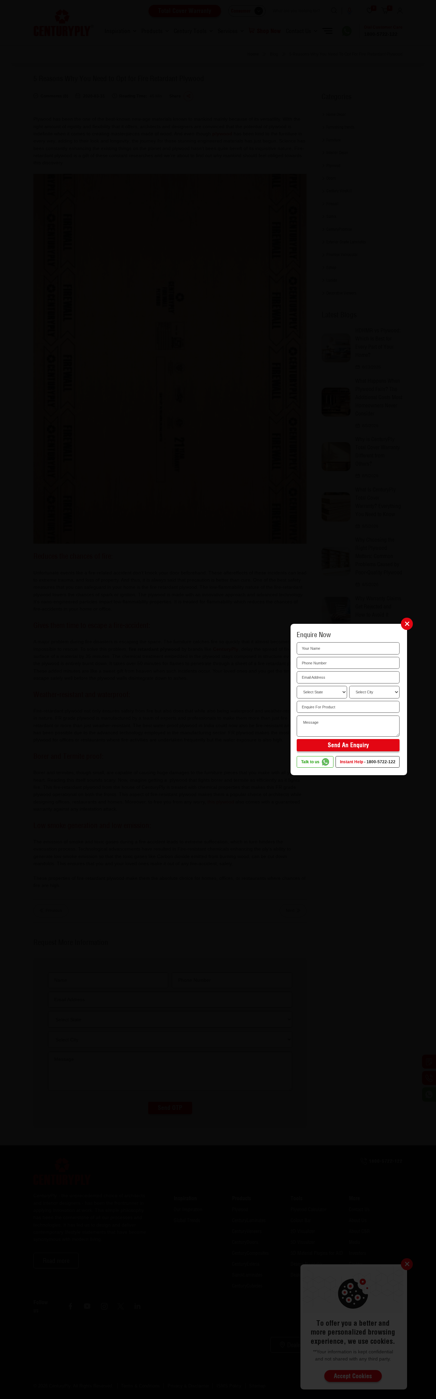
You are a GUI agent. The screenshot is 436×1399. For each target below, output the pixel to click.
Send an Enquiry (348, 745)
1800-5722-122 (381, 762)
